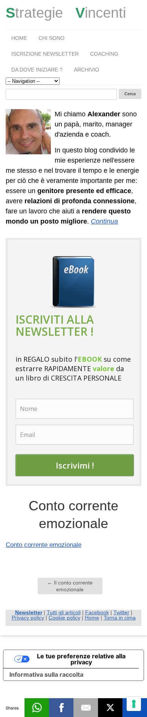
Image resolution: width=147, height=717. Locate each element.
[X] (110, 707)
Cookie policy (64, 618)
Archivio (86, 70)
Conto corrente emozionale (43, 544)
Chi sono (51, 38)
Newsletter (28, 612)
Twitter (121, 612)
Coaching (104, 54)
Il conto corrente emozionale (70, 586)
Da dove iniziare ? (37, 70)
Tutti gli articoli (64, 612)
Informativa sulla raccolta (46, 674)
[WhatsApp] (36, 707)
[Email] (86, 707)
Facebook (97, 612)
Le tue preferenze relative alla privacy (81, 659)
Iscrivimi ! (75, 465)
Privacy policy (28, 618)
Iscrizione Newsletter (45, 54)
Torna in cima (120, 618)
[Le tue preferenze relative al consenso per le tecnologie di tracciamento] (134, 704)
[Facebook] (61, 707)
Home (19, 38)
